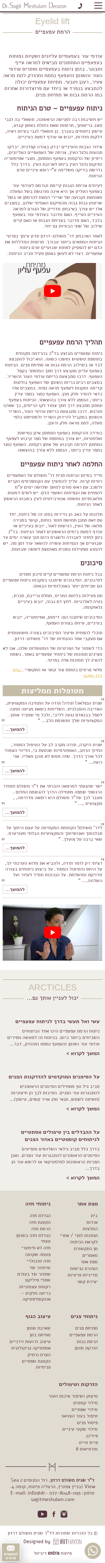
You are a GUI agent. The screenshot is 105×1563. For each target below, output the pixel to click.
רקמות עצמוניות (35, 1286)
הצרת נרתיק (39, 1354)
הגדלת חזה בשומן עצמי (33, 1238)
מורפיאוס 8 (87, 1449)
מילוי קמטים (85, 1402)
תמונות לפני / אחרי (79, 1235)
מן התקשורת (86, 1248)
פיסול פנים (87, 1422)
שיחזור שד (40, 1267)
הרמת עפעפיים (83, 1334)
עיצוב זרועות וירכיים (30, 1341)
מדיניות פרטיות (83, 1275)
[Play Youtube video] (52, 291)
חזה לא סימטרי (36, 1247)
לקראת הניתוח (84, 1242)
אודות (92, 1222)
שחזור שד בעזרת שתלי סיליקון (34, 1277)
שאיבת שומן (39, 1328)
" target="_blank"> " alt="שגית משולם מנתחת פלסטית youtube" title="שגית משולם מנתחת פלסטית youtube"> (42, 1514)
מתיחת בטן (40, 1334)
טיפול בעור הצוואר (79, 1416)
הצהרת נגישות (84, 1268)
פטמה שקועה (38, 1254)
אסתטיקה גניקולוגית (31, 1348)
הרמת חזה (41, 1228)
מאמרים (90, 1255)
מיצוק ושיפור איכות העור (73, 1396)
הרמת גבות (87, 1341)
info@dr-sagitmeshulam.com (51, 1496)
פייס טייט (88, 1442)
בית (94, 1215)
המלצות (90, 1228)
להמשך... (15, 729)
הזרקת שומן (86, 1348)
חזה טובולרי (39, 1261)
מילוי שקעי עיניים (80, 1429)
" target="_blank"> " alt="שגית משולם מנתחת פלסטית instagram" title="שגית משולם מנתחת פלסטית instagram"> (64, 1514)
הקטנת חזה (40, 1222)
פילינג (92, 1435)
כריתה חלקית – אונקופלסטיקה (36, 1296)
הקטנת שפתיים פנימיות (36, 1364)
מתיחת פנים (86, 1328)
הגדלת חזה (40, 1215)
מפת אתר (89, 1261)
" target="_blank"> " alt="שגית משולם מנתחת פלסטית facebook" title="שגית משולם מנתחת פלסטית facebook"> (53, 1514)
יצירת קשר (87, 1281)
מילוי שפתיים (85, 1409)
